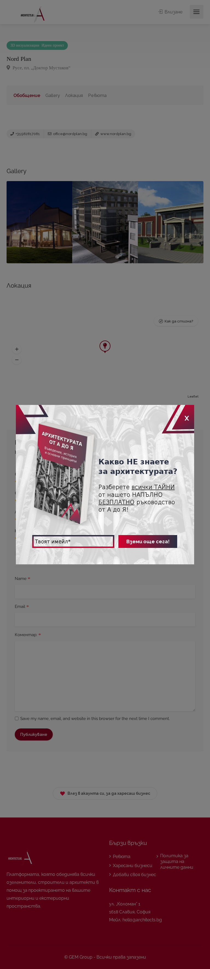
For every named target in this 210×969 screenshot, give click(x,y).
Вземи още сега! (148, 541)
